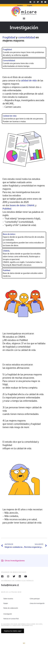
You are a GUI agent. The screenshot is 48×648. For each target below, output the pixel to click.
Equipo (5, 603)
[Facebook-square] (2, 576)
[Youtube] (25, 576)
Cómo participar (35, 599)
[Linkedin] (20, 576)
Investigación (7, 614)
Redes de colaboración (10, 608)
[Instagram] (8, 576)
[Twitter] (14, 576)
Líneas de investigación (37, 603)
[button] (24, 18)
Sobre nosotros (8, 599)
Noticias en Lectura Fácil (11, 619)
